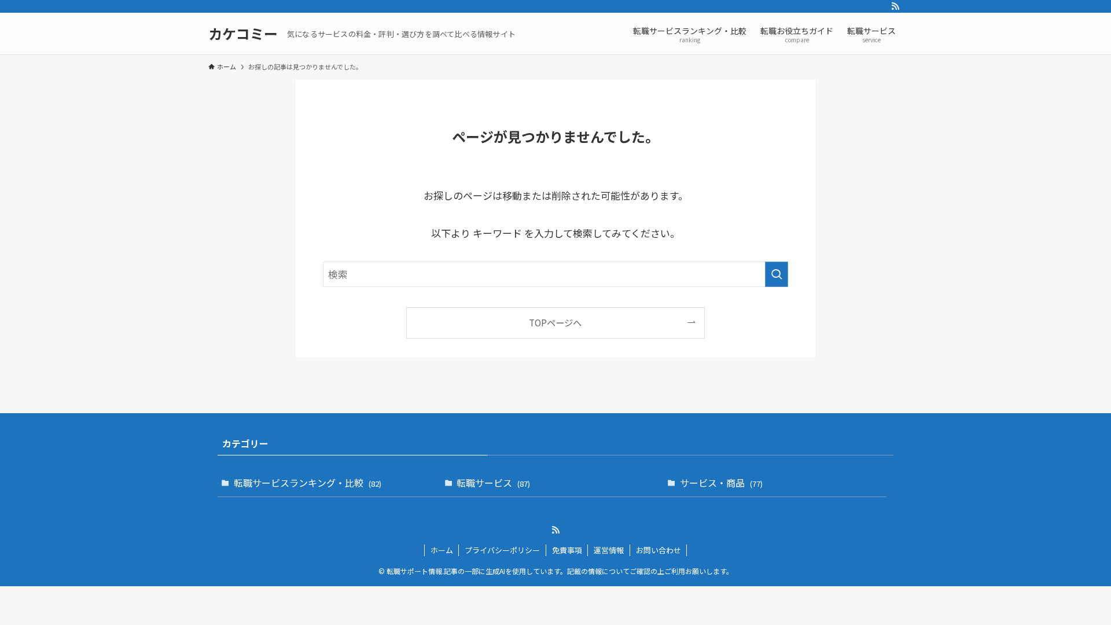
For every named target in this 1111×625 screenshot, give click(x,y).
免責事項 (567, 550)
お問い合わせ (658, 550)
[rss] (895, 6)
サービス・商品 (721, 483)
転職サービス (493, 483)
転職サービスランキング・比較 (307, 483)
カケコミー (243, 34)
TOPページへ (555, 322)
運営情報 (609, 550)
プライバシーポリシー (502, 550)
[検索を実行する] (776, 274)
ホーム (442, 550)
